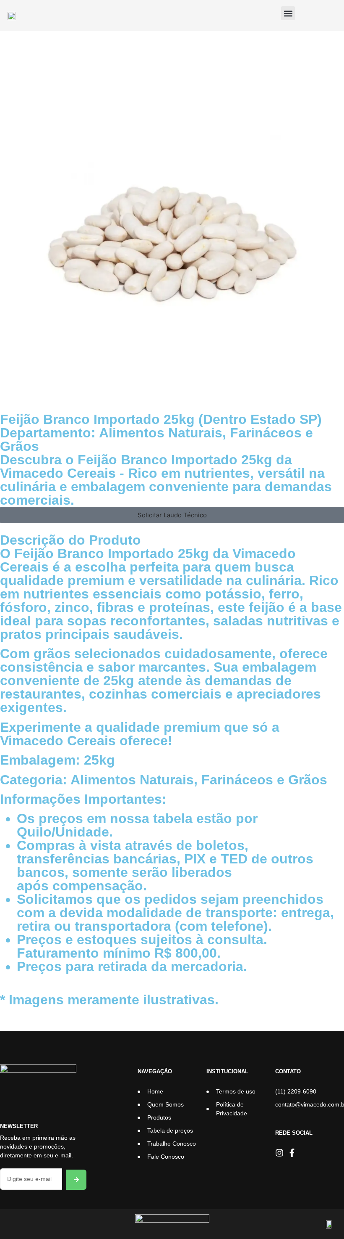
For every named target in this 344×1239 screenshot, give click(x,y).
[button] (288, 13)
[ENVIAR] (76, 1180)
